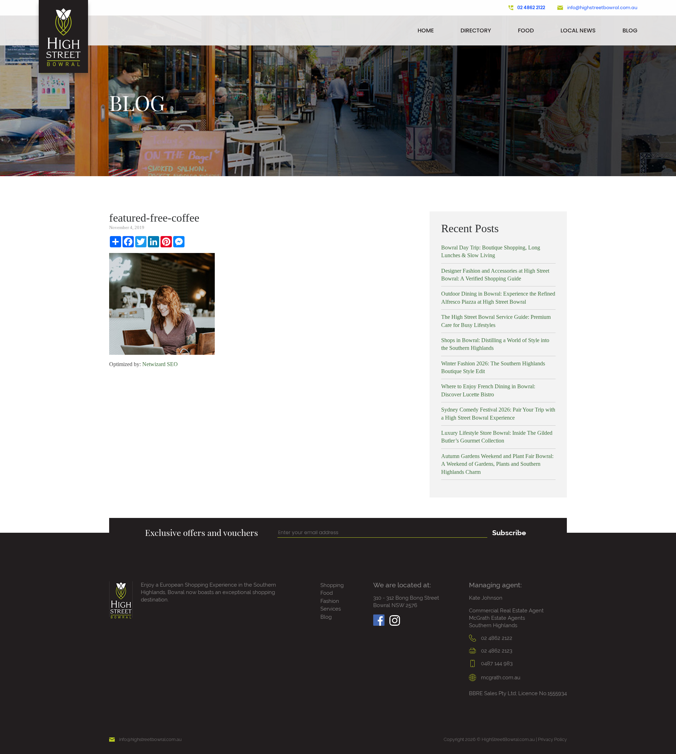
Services (330, 609)
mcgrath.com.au (500, 677)
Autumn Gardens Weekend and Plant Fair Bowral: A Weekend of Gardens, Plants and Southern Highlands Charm (497, 464)
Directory (476, 30)
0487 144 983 (496, 663)
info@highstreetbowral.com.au (602, 8)
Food (526, 30)
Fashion (329, 601)
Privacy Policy (552, 739)
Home (426, 30)
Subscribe (509, 533)
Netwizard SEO (160, 364)
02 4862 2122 (531, 8)
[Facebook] (378, 618)
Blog (629, 30)
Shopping (332, 585)
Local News (578, 30)
